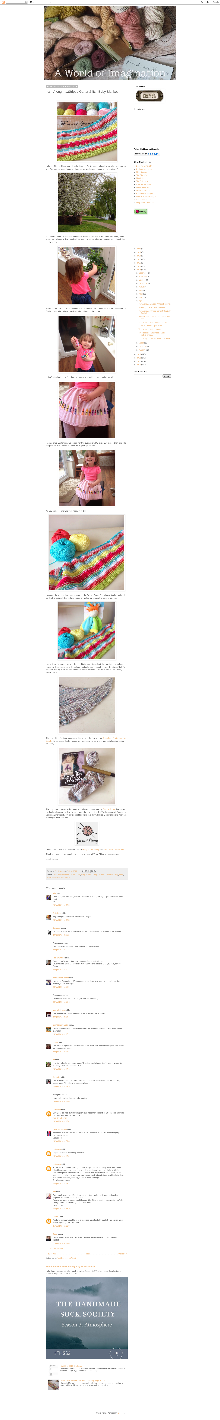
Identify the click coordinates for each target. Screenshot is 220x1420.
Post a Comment (56, 1249)
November (143, 276)
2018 (139, 256)
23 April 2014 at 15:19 (61, 1034)
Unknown (57, 1109)
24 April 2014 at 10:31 (61, 1156)
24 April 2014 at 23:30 (61, 1209)
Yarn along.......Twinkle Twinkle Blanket (154, 339)
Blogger (121, 1413)
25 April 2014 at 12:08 (61, 1226)
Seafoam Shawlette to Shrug (108, 875)
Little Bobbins (141, 172)
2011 (139, 361)
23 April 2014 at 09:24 (61, 935)
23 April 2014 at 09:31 (61, 950)
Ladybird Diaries (60, 1129)
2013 (139, 354)
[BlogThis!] (86, 871)
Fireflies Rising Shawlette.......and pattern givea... (151, 334)
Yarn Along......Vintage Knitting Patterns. (154, 304)
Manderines (141, 178)
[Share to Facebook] (91, 871)
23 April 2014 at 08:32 (61, 920)
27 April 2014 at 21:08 (61, 1243)
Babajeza (57, 913)
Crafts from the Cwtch (61, 875)
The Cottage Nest (143, 181)
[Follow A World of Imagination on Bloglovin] (147, 155)
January (142, 350)
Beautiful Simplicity (144, 166)
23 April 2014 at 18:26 (61, 1086)
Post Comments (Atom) (66, 1258)
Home (87, 1254)
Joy (54, 1192)
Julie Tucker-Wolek (61, 978)
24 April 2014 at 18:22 (61, 1184)
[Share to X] (89, 871)
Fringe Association (143, 187)
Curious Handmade (144, 169)
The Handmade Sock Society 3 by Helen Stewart (70, 1266)
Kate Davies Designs (144, 193)
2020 (139, 249)
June (141, 294)
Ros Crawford (59, 958)
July (140, 290)
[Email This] (83, 871)
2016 (139, 263)
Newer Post (51, 1254)
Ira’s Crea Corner (60, 1118)
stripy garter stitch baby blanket (58, 877)
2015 (139, 266)
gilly (54, 893)
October (142, 280)
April (141, 301)
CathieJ (56, 1217)
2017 (139, 259)
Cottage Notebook (143, 200)
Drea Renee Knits (143, 184)
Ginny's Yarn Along (90, 849)
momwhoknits (59, 1010)
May (141, 297)
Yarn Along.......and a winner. (149, 329)
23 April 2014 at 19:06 (61, 1101)
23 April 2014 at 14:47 (61, 1017)
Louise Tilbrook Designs (146, 196)
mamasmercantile (60, 1025)
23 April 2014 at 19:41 (61, 1121)
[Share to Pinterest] (94, 871)
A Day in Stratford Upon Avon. (150, 326)
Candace (56, 928)
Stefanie (56, 1077)
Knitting (94, 875)
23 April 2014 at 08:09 (61, 905)
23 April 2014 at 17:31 (61, 1052)
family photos (86, 875)
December (143, 273)
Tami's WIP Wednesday (113, 849)
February (143, 346)
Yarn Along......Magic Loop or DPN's (152, 322)
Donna (55, 1042)
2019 (139, 252)
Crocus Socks (109, 809)
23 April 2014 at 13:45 (61, 1002)
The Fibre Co (141, 175)
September (143, 283)
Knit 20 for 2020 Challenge (71, 1366)
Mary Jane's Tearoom (145, 203)
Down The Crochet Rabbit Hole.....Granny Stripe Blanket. (83, 1381)
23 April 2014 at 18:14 (61, 1069)
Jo (54, 1060)
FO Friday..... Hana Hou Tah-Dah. (151, 308)
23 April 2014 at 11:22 (61, 970)
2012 (139, 358)
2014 (139, 270)
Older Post (122, 1254)
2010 (139, 365)
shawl (121, 875)
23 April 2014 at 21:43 (61, 1141)
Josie (55, 1234)
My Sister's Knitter (143, 191)
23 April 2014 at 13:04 (61, 987)
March (141, 343)
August (142, 287)
